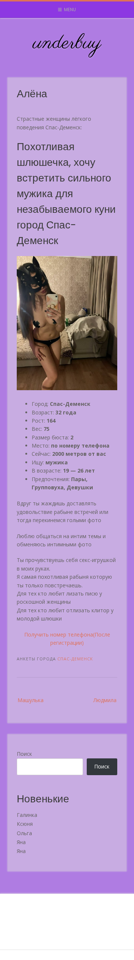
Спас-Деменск (75, 658)
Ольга (24, 833)
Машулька (30, 700)
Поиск (24, 753)
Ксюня (25, 823)
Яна (21, 842)
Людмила (105, 700)
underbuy (67, 43)
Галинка (27, 814)
